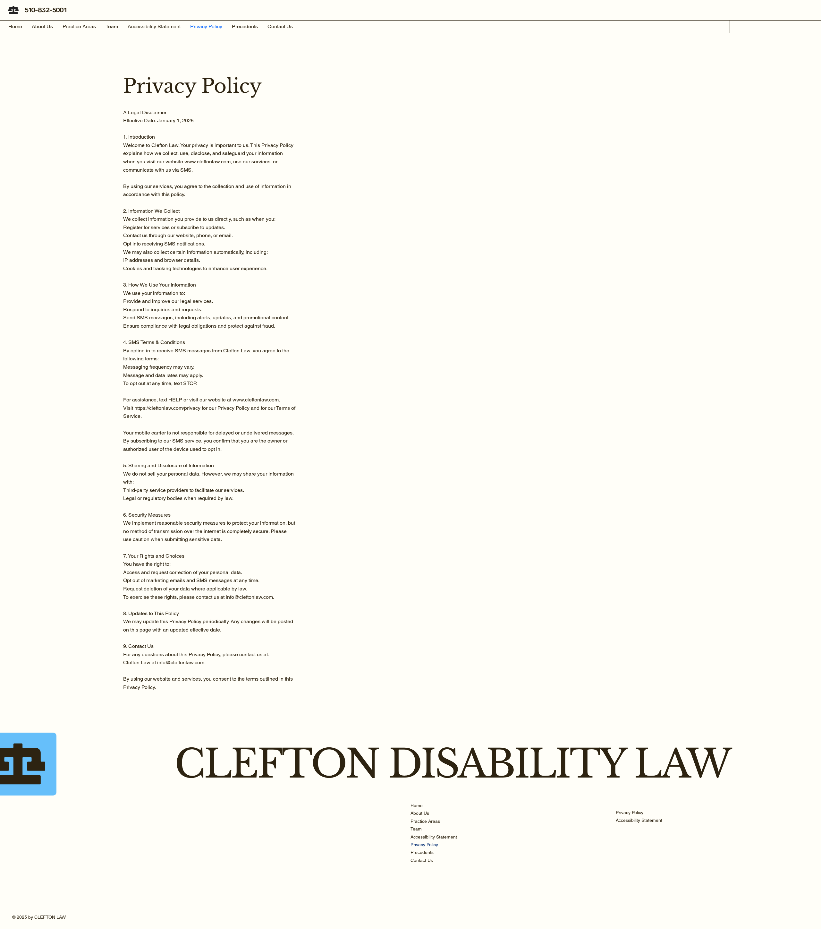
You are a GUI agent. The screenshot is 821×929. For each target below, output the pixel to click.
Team (416, 828)
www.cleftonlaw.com (207, 162)
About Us (419, 813)
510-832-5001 (45, 10)
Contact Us (421, 860)
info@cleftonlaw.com (249, 597)
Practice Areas (425, 821)
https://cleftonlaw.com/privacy (167, 408)
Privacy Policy (424, 844)
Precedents (422, 852)
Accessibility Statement (433, 836)
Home (416, 805)
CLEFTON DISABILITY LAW (452, 764)
